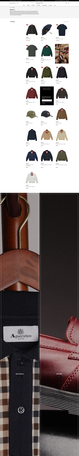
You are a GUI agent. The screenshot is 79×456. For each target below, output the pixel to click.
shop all (19, 376)
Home (10, 7)
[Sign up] (51, 100)
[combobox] (13, 3)
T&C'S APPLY (67, 0)
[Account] (64, 3)
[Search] (17, 3)
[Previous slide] (27, 30)
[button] (67, 22)
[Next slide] (37, 30)
